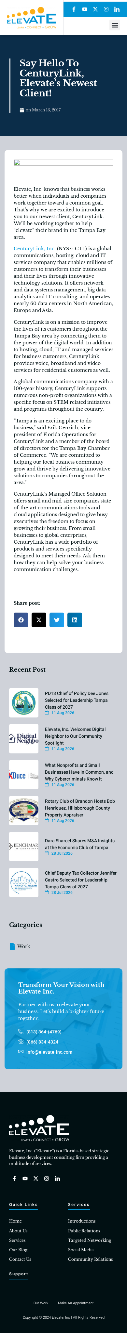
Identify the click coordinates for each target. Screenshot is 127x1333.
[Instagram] (106, 9)
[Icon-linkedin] (117, 9)
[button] (114, 25)
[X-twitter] (95, 9)
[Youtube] (84, 9)
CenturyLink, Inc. (35, 249)
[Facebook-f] (74, 9)
